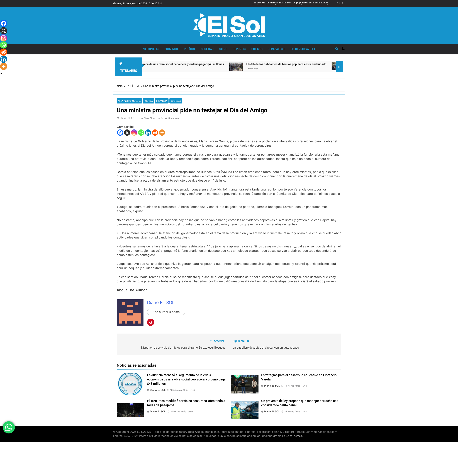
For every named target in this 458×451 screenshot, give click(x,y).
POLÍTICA (190, 49)
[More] (162, 132)
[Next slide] (342, 3)
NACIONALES (151, 49)
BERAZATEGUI (276, 49)
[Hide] (1, 73)
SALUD (223, 49)
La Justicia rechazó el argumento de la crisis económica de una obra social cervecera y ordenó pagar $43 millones (187, 379)
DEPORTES (239, 49)
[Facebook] (120, 132)
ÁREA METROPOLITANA (129, 100)
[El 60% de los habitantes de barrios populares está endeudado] (213, 66)
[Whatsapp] (141, 132)
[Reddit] (155, 132)
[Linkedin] (148, 132)
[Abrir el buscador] (336, 48)
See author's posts (166, 312)
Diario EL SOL (128, 118)
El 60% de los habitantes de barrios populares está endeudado (264, 64)
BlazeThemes (294, 435)
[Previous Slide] (337, 3)
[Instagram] (134, 132)
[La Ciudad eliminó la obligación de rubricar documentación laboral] (315, 66)
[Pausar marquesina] (339, 66)
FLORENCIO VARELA (303, 49)
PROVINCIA (171, 49)
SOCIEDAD (207, 49)
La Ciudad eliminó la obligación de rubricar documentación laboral (288, 3)
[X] (127, 132)
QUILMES (256, 49)
